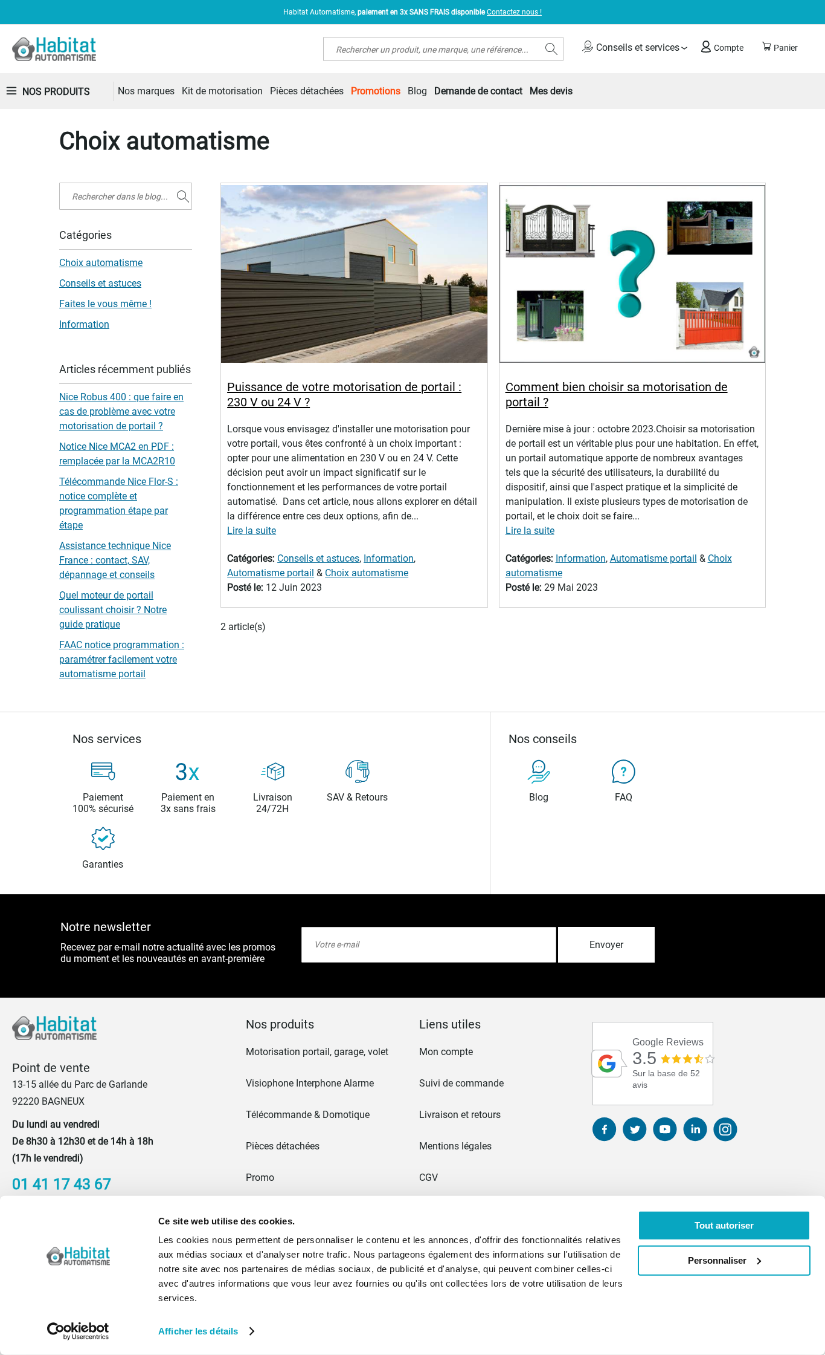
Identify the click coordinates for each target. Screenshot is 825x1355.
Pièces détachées (282, 1146)
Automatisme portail (270, 573)
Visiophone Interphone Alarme (310, 1083)
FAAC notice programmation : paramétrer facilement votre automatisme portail (121, 659)
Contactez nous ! (514, 12)
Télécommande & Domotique (308, 1114)
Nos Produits (56, 91)
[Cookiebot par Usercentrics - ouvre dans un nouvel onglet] (78, 1331)
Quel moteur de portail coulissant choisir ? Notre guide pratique (113, 610)
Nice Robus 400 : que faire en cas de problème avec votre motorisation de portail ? (121, 411)
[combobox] (443, 49)
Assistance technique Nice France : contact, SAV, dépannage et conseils (115, 560)
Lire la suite (251, 530)
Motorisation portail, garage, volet (317, 1052)
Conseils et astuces (318, 558)
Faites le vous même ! (105, 304)
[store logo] (54, 49)
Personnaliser (717, 1260)
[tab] (326, 1024)
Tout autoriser (724, 1225)
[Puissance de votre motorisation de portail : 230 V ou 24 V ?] (354, 276)
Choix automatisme (366, 573)
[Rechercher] (183, 196)
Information (389, 558)
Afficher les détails (198, 1331)
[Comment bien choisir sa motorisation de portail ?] (632, 276)
